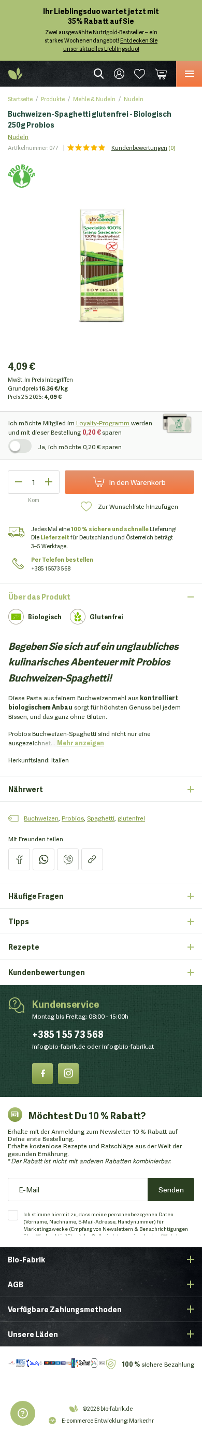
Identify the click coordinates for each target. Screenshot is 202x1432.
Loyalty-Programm (102, 422)
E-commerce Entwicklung (94, 1420)
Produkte (53, 98)
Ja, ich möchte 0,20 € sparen (80, 446)
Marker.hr (141, 1420)
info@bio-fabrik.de (58, 1045)
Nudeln (133, 98)
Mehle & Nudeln (94, 98)
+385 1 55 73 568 (68, 1033)
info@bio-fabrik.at (128, 1045)
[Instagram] (68, 1073)
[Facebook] (42, 1073)
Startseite (20, 98)
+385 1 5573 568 (50, 568)
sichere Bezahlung (158, 1363)
